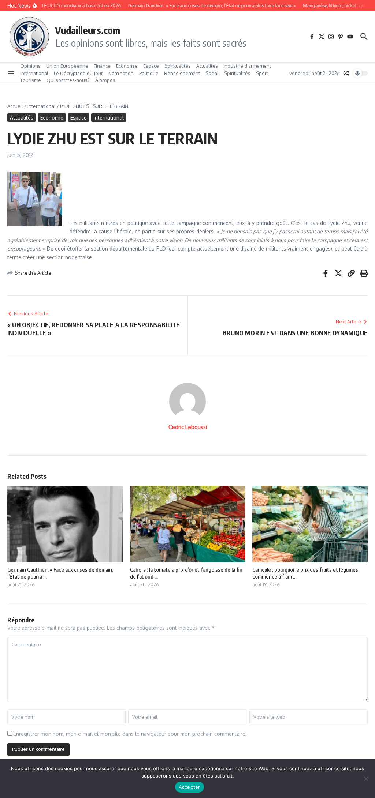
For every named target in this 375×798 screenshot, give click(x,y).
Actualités (207, 66)
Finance (102, 66)
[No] (366, 778)
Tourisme (30, 80)
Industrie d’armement (247, 66)
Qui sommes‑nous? (68, 80)
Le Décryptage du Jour (78, 73)
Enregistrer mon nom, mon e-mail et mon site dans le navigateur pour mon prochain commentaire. (130, 734)
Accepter (189, 787)
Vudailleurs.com (87, 30)
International (34, 73)
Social (212, 73)
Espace (151, 66)
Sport (262, 73)
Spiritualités (177, 66)
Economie (127, 66)
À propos (105, 80)
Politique (149, 73)
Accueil (15, 106)
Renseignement (182, 73)
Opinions (30, 66)
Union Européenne (67, 66)
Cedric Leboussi (187, 427)
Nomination (121, 73)
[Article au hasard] (346, 73)
